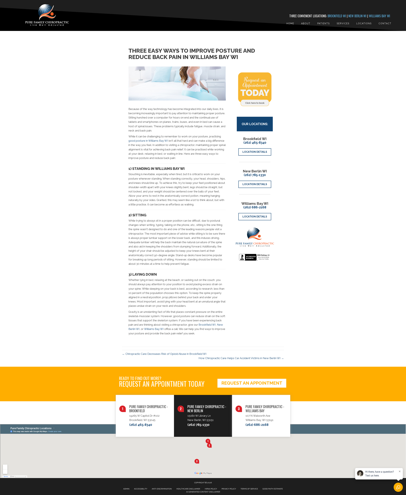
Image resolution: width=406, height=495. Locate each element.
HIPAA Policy (211, 489)
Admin (126, 489)
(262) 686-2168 (254, 207)
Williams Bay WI (379, 15)
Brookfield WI (337, 15)
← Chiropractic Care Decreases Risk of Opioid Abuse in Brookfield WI (164, 353)
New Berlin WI (357, 15)
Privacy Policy (229, 489)
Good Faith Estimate (272, 489)
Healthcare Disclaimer (188, 489)
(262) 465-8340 (254, 142)
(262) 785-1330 (255, 175)
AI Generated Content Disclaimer (203, 492)
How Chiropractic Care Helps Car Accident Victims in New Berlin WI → (241, 358)
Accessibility (140, 489)
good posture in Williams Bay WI (148, 140)
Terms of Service (249, 489)
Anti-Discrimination (162, 489)
